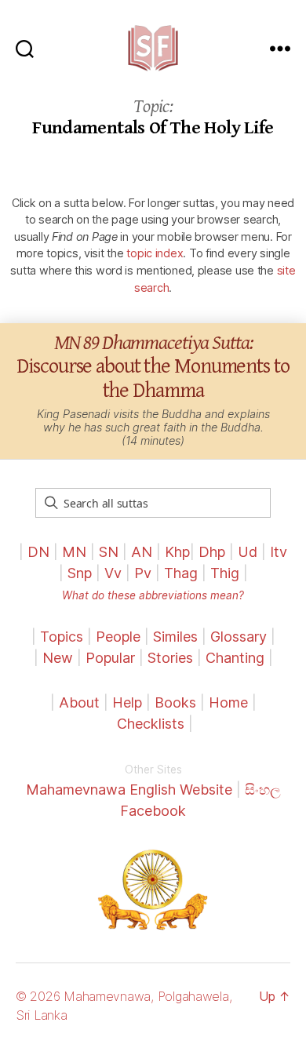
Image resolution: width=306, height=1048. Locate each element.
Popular (110, 658)
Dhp (212, 552)
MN (74, 552)
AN (141, 552)
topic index (154, 253)
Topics (61, 636)
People (118, 636)
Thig (224, 573)
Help (127, 702)
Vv (113, 573)
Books (175, 702)
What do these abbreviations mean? (153, 595)
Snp (79, 573)
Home (228, 702)
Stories (170, 658)
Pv (142, 573)
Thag (181, 573)
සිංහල (263, 789)
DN (38, 552)
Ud (247, 552)
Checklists (150, 723)
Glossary (238, 636)
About (81, 702)
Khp (177, 552)
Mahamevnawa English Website (129, 789)
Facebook (153, 810)
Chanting (235, 658)
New (57, 658)
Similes (175, 636)
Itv (278, 552)
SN (108, 552)
